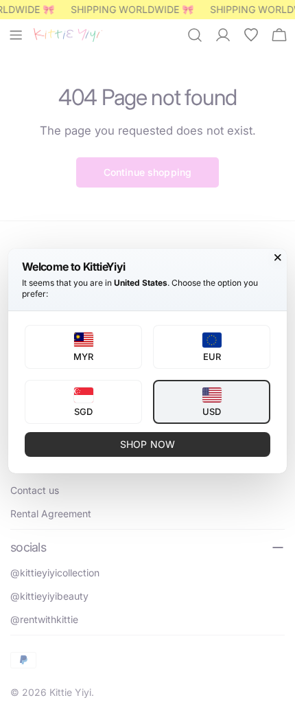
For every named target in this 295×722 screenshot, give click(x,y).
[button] (83, 347)
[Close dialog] (277, 257)
